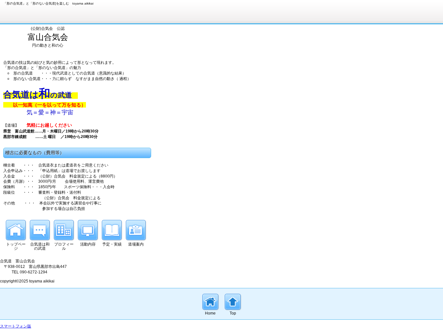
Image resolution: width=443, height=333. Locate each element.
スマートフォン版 (15, 326)
